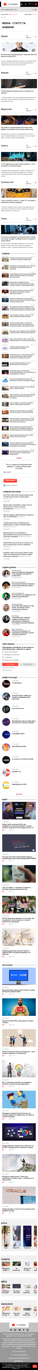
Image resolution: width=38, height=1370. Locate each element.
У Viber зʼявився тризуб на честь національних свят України (19, 347)
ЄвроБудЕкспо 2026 (19, 784)
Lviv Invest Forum (18, 708)
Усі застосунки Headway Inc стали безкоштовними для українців (20, 363)
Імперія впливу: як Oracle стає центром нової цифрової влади (18, 1209)
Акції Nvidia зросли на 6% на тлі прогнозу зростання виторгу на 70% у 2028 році (18, 543)
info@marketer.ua (24, 1358)
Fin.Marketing (16, 683)
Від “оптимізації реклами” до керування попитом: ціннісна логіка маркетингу (16, 1083)
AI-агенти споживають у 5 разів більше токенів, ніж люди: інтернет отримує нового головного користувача (23, 300)
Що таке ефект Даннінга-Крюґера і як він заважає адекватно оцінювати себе (16, 1314)
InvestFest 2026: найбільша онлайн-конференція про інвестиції (21, 697)
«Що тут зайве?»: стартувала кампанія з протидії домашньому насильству (21, 403)
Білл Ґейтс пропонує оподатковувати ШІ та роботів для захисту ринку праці (18, 496)
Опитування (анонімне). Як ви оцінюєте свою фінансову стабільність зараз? (18, 648)
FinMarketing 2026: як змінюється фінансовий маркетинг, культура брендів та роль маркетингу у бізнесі (23, 372)
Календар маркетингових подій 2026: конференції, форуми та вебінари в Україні (22, 379)
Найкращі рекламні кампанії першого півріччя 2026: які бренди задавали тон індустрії (16, 952)
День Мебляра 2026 (19, 746)
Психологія (7, 1304)
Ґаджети (5, 1259)
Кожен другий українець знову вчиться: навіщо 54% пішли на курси (21, 435)
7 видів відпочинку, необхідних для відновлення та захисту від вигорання (17, 524)
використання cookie (8, 1367)
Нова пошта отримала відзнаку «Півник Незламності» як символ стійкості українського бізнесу (21, 292)
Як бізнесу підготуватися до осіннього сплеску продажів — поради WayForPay (21, 411)
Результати (28, 664)
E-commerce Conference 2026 (22, 759)
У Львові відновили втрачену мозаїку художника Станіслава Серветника (21, 258)
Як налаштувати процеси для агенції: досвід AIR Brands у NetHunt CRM (18, 991)
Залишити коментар (8, 667)
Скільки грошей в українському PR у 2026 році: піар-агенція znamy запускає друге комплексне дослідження (22, 420)
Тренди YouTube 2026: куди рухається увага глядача (17, 1021)
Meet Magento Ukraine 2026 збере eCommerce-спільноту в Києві (23, 722)
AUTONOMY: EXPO (18, 734)
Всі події (19, 794)
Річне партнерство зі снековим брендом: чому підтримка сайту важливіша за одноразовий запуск (27, 1291)
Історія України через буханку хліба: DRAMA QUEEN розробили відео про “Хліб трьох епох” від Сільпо (23, 275)
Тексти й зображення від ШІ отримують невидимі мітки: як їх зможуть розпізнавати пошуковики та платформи (23, 444)
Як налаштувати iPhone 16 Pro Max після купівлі (17, 1269)
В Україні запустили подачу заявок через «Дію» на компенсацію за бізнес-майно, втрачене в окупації (18, 554)
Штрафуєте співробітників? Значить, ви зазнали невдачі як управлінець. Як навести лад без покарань (18, 1114)
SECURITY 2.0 (16, 772)
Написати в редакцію (20, 1354)
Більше (19, 458)
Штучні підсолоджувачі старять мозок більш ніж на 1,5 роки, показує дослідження (17, 506)
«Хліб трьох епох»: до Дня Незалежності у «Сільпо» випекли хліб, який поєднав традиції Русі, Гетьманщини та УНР (22, 356)
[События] (33, 4)
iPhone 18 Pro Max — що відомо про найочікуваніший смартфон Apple (27, 1269)
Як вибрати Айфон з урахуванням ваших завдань (6, 1269)
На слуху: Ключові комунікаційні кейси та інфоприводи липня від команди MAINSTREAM (19, 857)
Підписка (36, 4)
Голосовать (10, 664)
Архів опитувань (7, 670)
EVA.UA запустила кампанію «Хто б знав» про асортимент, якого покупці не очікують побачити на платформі (18, 920)
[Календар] (30, 4)
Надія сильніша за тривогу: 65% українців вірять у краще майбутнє (22, 387)
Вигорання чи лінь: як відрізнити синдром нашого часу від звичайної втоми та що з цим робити (6, 1314)
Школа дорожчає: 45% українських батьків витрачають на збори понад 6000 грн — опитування (22, 396)
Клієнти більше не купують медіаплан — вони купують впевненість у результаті (18, 1052)
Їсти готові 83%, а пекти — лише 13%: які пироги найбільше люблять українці (21, 315)
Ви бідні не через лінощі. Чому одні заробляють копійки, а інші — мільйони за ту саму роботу (18, 1178)
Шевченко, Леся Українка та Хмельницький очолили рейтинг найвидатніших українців (23, 331)
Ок (35, 1366)
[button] (35, 37)
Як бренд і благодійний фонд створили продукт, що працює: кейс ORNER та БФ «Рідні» (6, 1291)
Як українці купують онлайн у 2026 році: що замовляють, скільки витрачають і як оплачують (22, 267)
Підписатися (10, 480)
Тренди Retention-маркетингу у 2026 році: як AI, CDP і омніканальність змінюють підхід (18, 1146)
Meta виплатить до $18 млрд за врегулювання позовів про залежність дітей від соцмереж (17, 534)
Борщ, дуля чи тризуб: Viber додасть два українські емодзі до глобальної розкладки (23, 339)
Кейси (4, 1281)
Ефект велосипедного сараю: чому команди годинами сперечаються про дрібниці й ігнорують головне (27, 1314)
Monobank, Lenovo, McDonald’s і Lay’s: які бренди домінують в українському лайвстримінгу (22, 452)
